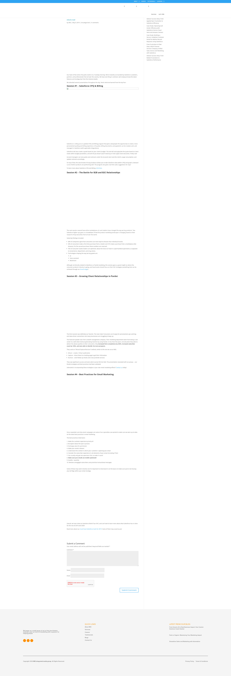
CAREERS (143, 1)
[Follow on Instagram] (31, 640)
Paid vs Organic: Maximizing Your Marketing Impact (185, 635)
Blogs (86, 637)
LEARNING (159, 1)
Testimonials (89, 635)
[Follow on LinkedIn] (28, 640)
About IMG (88, 627)
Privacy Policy (189, 661)
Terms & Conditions (202, 661)
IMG (70, 22)
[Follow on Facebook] (24, 640)
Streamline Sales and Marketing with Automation (184, 641)
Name (68, 570)
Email (68, 576)
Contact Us (88, 640)
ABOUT (136, 1)
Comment (70, 550)
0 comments (95, 22)
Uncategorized (85, 22)
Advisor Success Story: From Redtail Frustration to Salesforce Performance (155, 58)
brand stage (84, 269)
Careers (87, 632)
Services (153, 14)
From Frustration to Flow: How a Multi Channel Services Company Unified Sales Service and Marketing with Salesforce (155, 48)
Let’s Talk (161, 14)
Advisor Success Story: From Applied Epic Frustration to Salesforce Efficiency (155, 21)
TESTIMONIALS (151, 1)
